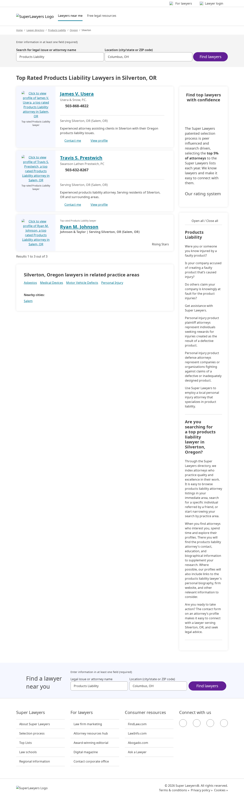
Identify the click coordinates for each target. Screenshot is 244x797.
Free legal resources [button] (101, 16)
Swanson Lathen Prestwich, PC (82, 164)
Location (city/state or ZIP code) (129, 50)
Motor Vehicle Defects (82, 283)
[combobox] (60, 56)
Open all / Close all (205, 221)
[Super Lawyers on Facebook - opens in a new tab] (183, 723)
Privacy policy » (202, 790)
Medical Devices (51, 283)
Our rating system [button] (203, 193)
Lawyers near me (70, 15)
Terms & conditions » (174, 790)
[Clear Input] (99, 56)
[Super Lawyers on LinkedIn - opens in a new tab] (224, 723)
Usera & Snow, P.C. (73, 100)
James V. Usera (77, 93)
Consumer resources (145, 712)
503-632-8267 (76, 169)
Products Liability (57, 30)
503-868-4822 (76, 105)
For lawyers (82, 712)
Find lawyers (211, 56)
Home (19, 30)
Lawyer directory (35, 30)
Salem (28, 301)
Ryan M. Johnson (79, 226)
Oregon (74, 30)
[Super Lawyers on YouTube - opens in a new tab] (210, 723)
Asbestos (30, 283)
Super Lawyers (30, 712)
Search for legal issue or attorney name (46, 50)
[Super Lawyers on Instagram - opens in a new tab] (197, 723)
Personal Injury (112, 283)
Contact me (72, 140)
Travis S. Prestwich (81, 157)
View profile (99, 140)
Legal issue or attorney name (91, 679)
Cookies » (221, 790)
